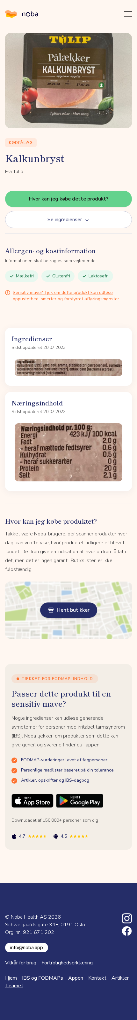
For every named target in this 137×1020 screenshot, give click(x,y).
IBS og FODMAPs (42, 978)
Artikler (120, 978)
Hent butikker (73, 610)
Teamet (14, 985)
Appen (75, 978)
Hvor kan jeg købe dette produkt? (68, 198)
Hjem (11, 978)
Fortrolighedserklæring (67, 962)
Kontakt (97, 978)
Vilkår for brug (20, 962)
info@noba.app (26, 947)
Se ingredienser (64, 219)
